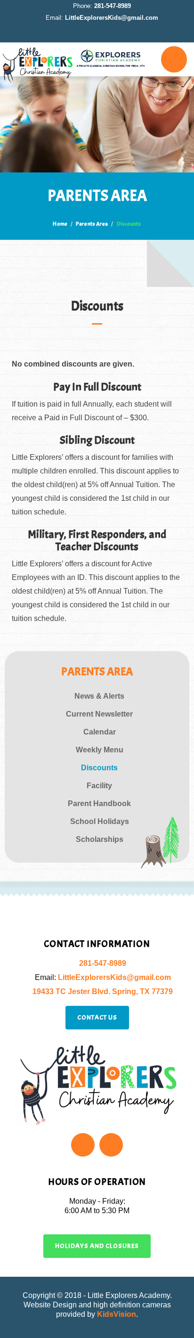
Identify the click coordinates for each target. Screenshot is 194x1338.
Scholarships (99, 839)
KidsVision (116, 1314)
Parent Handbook (99, 804)
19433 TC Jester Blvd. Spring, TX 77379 (102, 991)
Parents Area (92, 224)
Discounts (99, 768)
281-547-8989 (112, 5)
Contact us (97, 1017)
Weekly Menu (99, 750)
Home (60, 224)
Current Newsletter (99, 714)
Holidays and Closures (97, 1246)
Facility (99, 786)
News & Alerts (99, 696)
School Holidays (99, 821)
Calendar (99, 732)
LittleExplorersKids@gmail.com (111, 17)
